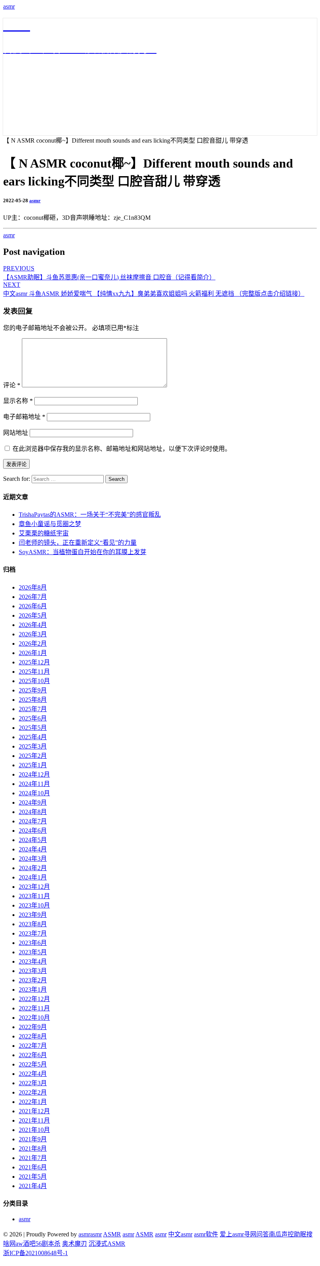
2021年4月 (33, 1186)
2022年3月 (33, 1083)
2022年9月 (33, 1027)
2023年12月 (34, 886)
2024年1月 (33, 877)
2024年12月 (34, 774)
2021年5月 (33, 1176)
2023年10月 (34, 905)
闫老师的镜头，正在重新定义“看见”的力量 (78, 542)
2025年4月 (33, 737)
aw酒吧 (26, 1243)
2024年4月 (33, 849)
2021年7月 (33, 1158)
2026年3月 (33, 634)
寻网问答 (256, 1234)
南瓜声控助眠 (287, 1234)
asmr (9, 6)
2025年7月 (33, 709)
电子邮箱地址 (24, 416)
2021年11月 (34, 1120)
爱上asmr (232, 1234)
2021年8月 (33, 1148)
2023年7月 (33, 933)
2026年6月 (33, 606)
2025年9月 (33, 690)
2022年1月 (33, 1101)
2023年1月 (33, 989)
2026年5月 (33, 615)
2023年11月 (34, 896)
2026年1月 (33, 653)
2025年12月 (34, 662)
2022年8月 (33, 1036)
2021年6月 (33, 1167)
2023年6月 (33, 942)
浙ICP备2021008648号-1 (35, 1253)
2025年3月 (33, 746)
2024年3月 (33, 858)
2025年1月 (33, 765)
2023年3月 (33, 971)
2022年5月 (33, 1064)
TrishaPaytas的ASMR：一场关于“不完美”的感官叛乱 (90, 514)
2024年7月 (33, 821)
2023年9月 (33, 914)
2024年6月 (33, 830)
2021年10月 (34, 1130)
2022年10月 (34, 1017)
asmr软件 (206, 1234)
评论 (11, 385)
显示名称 (18, 400)
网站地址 (15, 432)
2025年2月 (33, 755)
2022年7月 (33, 1045)
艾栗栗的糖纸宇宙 (44, 533)
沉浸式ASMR (107, 1243)
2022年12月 (34, 999)
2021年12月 (34, 1111)
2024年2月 (33, 868)
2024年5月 (33, 840)
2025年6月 (33, 718)
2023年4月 (33, 961)
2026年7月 (33, 596)
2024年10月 (34, 793)
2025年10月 (34, 681)
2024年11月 (34, 783)
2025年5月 (33, 727)
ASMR (112, 1234)
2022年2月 (33, 1092)
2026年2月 (33, 643)
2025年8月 (33, 699)
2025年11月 (34, 671)
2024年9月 (33, 802)
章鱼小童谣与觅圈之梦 (50, 524)
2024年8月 (33, 812)
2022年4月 (33, 1073)
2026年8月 (33, 587)
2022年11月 (34, 1008)
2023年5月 (33, 952)
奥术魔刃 (74, 1243)
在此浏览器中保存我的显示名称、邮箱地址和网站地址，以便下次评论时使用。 (121, 448)
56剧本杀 (48, 1243)
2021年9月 (33, 1139)
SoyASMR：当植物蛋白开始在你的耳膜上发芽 (82, 552)
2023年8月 (33, 924)
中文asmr (180, 1234)
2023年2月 (33, 980)
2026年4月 (33, 625)
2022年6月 (33, 1055)
